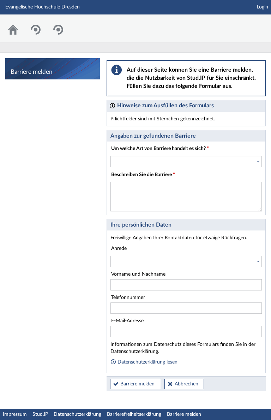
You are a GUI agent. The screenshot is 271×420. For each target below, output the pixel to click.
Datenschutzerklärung (77, 414)
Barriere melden (137, 384)
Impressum (15, 414)
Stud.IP (40, 414)
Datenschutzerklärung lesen (146, 362)
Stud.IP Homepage (244, 24)
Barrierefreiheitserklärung (134, 414)
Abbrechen (186, 384)
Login (262, 7)
